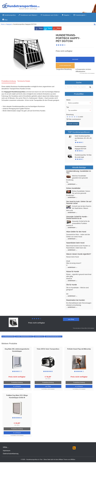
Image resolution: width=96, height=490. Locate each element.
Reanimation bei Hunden (75, 300)
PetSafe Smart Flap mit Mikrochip (79, 349)
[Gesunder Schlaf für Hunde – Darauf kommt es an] (68, 222)
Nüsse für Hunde (72, 271)
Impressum (6, 450)
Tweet (50, 28)
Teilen (41, 28)
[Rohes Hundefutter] (68, 192)
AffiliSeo (72, 459)
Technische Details (23, 81)
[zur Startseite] (21, 6)
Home (3, 24)
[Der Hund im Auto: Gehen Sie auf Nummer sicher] (68, 207)
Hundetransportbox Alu (53, 336)
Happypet (9, 24)
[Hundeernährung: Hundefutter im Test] (68, 176)
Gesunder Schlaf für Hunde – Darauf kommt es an (77, 217)
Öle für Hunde (71, 285)
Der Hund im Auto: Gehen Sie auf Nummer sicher (78, 202)
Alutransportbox (8, 336)
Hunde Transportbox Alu (24, 336)
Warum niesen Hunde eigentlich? (78, 254)
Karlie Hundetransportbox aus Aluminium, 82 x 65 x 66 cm (83, 138)
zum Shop (75, 59)
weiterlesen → (72, 184)
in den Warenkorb (65, 65)
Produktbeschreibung (9, 81)
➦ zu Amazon (17, 386)
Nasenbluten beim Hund (75, 243)
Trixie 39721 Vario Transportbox (48, 349)
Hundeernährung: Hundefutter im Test (78, 172)
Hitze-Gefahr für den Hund (76, 232)
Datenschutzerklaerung (10, 453)
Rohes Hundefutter (73, 188)
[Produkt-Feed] (74, 447)
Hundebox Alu (38, 336)
